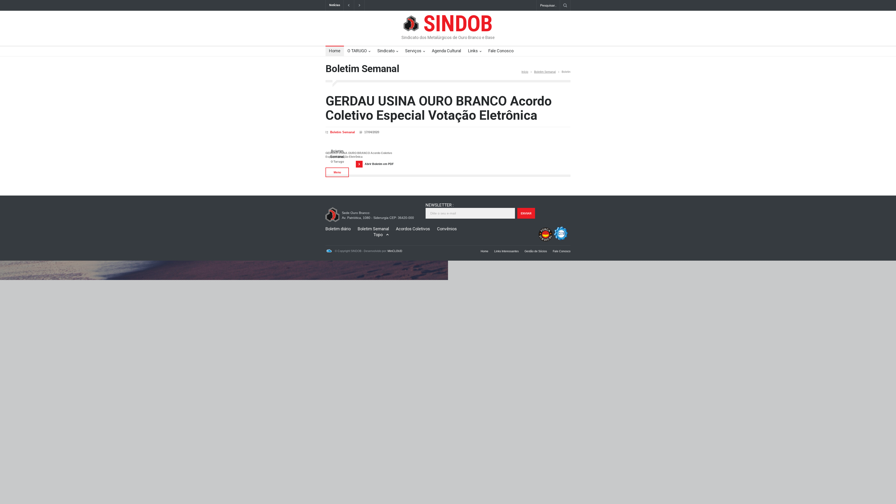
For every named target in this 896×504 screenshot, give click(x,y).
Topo (378, 234)
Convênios (447, 228)
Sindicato (386, 50)
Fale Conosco (501, 50)
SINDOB (458, 23)
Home (334, 50)
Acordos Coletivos (413, 228)
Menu (337, 172)
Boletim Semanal (545, 72)
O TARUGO (357, 50)
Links (473, 50)
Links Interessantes (506, 251)
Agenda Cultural (446, 50)
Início (525, 72)
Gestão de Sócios (536, 251)
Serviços (413, 50)
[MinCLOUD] (329, 251)
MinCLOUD (395, 251)
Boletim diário (338, 228)
